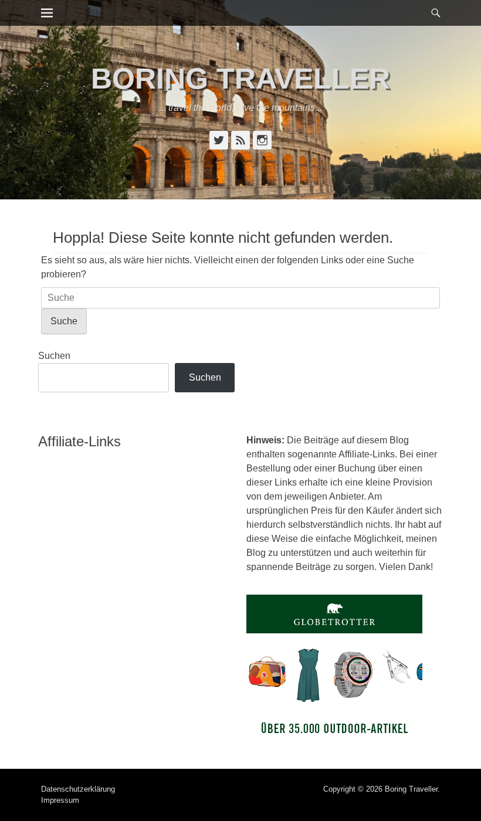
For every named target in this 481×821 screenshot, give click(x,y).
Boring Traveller (240, 78)
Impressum (60, 800)
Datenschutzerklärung (78, 789)
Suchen (54, 356)
